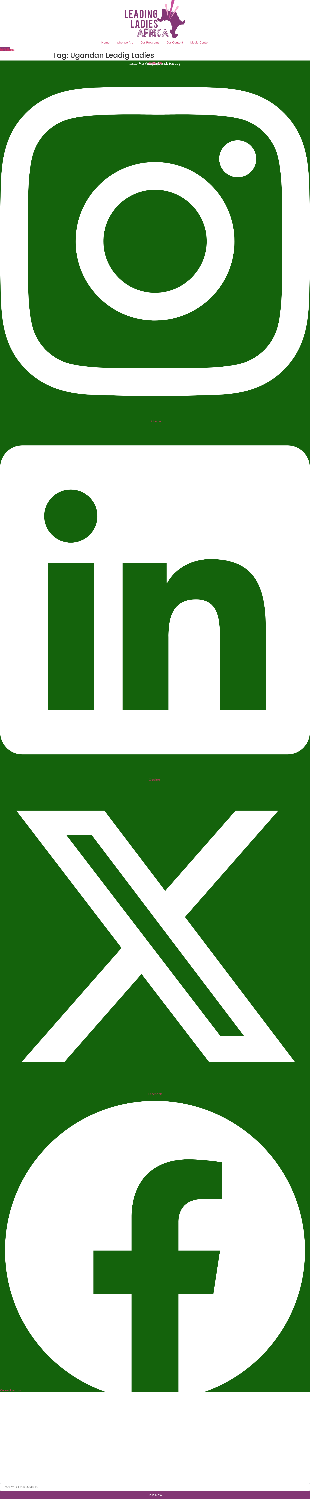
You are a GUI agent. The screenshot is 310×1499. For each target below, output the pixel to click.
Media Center (199, 42)
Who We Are (125, 42)
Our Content (174, 42)
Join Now (155, 1495)
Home (105, 42)
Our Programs (149, 42)
